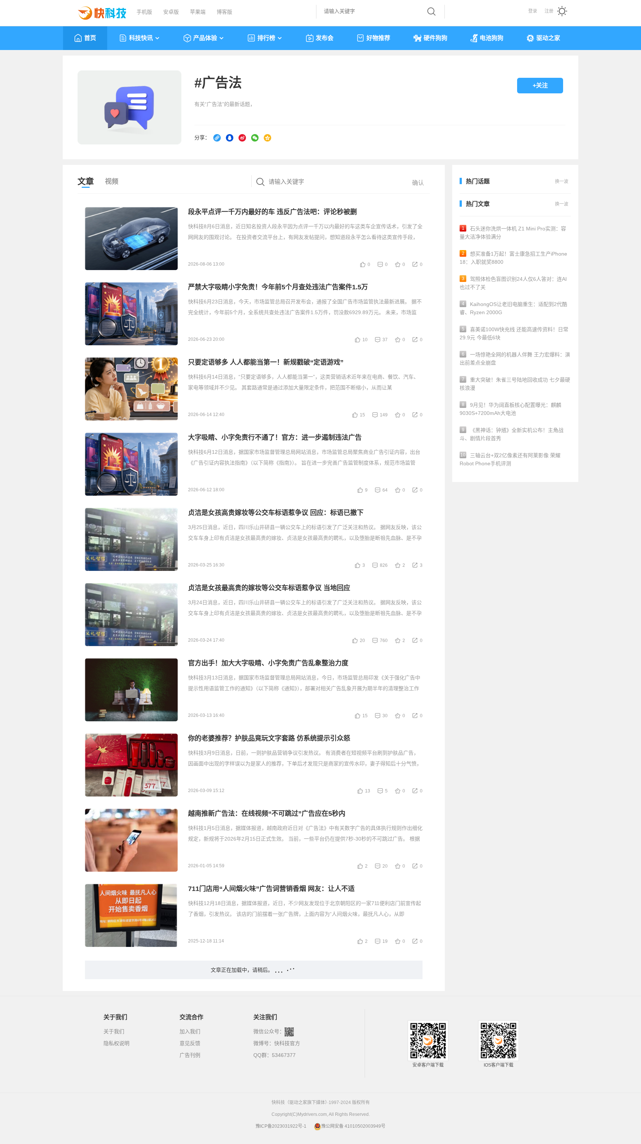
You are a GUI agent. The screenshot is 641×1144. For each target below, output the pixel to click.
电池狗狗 (491, 38)
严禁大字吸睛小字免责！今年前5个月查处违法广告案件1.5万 (278, 287)
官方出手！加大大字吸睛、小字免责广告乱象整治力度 (268, 663)
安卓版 (171, 12)
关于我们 (113, 1031)
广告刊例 (190, 1055)
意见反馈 (190, 1043)
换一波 (561, 204)
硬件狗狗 (435, 38)
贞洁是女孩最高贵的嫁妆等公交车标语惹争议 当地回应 (269, 588)
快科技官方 (287, 1043)
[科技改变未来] (97, 11)
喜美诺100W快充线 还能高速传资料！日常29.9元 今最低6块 (514, 333)
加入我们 (190, 1031)
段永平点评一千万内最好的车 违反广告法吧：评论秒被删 (272, 212)
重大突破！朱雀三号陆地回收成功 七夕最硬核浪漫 (515, 384)
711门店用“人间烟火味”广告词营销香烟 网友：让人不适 (271, 888)
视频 (111, 181)
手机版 (144, 12)
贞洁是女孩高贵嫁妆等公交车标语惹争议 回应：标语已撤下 (276, 512)
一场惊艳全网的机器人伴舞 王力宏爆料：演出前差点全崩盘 (515, 359)
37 (385, 339)
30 (385, 715)
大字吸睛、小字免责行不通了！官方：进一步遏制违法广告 (275, 437)
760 (384, 640)
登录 (532, 11)
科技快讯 (141, 38)
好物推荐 (378, 38)
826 (384, 565)
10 (365, 339)
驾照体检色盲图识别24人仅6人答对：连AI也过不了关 (513, 283)
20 (362, 640)
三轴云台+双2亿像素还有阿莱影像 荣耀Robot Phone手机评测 (510, 459)
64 (385, 490)
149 (384, 415)
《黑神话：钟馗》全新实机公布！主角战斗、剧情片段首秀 (511, 434)
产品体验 (205, 38)
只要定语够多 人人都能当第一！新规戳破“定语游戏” (265, 362)
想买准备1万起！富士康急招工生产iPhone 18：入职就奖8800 (513, 258)
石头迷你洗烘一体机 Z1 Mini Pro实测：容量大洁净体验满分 (513, 233)
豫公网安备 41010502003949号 (353, 1126)
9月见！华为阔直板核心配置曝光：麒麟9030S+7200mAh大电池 (510, 409)
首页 (90, 38)
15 (362, 415)
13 (367, 791)
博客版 (224, 12)
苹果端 (198, 12)
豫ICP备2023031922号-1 (281, 1126)
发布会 (324, 38)
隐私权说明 (116, 1043)
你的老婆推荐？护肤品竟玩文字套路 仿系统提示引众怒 (269, 738)
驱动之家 (548, 38)
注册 (549, 11)
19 (385, 941)
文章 (86, 181)
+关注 (540, 85)
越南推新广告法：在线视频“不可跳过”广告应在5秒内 (266, 813)
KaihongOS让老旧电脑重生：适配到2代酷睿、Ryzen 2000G (513, 308)
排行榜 (266, 38)
